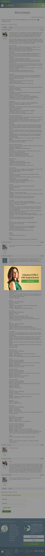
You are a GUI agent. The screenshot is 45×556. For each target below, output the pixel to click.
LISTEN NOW (30, 281)
